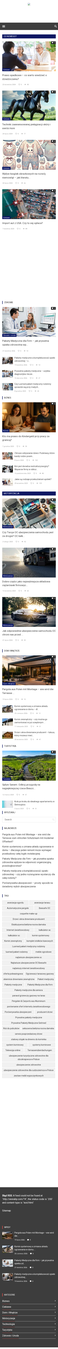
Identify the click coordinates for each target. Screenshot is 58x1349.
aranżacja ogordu (15, 903)
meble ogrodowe (43, 952)
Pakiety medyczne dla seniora (29, 990)
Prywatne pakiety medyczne (28, 1017)
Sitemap (6, 1210)
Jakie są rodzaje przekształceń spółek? (32, 479)
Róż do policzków (11, 1028)
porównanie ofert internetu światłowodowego (28, 1006)
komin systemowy (40, 935)
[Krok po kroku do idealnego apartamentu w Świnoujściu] (7, 804)
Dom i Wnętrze (9, 684)
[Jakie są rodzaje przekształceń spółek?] (7, 481)
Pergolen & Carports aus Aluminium (28, 1001)
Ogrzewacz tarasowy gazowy (40, 974)
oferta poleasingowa (13, 974)
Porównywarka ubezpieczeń (18, 1012)
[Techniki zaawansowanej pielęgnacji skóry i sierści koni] (29, 105)
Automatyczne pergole (18, 908)
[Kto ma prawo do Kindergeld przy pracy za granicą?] (29, 417)
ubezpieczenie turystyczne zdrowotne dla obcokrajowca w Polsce (28, 1057)
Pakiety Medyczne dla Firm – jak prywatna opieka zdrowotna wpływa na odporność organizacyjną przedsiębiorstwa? (28, 862)
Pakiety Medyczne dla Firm (40, 984)
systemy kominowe (42, 1045)
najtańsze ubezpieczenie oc (28, 957)
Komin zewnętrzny (13, 941)
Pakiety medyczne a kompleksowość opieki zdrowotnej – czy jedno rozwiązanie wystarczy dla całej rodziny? (28, 874)
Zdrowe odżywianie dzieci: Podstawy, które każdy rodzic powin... (34, 454)
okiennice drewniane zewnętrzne (19, 979)
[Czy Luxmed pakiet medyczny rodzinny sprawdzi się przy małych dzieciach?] (7, 386)
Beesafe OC (44, 908)
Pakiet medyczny (46, 979)
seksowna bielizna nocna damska (38, 1028)
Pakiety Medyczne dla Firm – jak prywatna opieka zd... (34, 1262)
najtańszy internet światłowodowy (28, 968)
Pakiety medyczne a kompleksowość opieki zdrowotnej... (34, 1275)
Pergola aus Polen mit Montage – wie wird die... (34, 1234)
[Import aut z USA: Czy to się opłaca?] (29, 204)
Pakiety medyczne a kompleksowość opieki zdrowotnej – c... (34, 359)
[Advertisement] (29, 266)
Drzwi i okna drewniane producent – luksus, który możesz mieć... (34, 734)
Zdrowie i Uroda (9, 335)
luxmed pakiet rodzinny (17, 952)
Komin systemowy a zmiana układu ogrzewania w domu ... (31, 1248)
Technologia (8, 1324)
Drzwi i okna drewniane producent (29, 919)
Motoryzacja (8, 527)
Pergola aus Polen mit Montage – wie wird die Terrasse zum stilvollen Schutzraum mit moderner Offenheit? (28, 838)
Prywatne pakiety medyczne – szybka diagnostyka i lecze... (32, 372)
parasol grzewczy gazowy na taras (28, 995)
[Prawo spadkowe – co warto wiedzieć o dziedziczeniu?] (29, 56)
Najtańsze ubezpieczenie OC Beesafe (28, 963)
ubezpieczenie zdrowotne (28, 1065)
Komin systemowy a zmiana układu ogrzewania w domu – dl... (31, 707)
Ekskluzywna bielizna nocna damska (29, 924)
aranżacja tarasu (42, 903)
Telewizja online (12, 1050)
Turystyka (6, 779)
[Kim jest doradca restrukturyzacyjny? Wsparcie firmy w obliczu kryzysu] (7, 468)
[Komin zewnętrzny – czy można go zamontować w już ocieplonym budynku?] (7, 722)
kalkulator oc (14, 935)
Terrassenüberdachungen (40, 1050)
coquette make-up (28, 913)
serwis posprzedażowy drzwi (28, 1034)
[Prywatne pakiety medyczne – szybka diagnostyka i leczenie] (7, 373)
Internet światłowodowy (18, 930)
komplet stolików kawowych (40, 941)
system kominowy (14, 1045)
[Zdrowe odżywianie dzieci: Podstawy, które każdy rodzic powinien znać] (7, 455)
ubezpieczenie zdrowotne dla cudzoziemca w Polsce (29, 1070)
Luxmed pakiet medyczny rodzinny (28, 946)
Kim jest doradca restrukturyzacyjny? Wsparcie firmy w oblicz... (31, 468)
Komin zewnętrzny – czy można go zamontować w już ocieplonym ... (30, 721)
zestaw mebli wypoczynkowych (29, 1076)
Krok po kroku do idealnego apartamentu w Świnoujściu (34, 803)
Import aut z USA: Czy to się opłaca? (22, 223)
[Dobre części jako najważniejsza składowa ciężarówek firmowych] (29, 562)
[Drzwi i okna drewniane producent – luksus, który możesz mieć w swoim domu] (7, 735)
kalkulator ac (45, 930)
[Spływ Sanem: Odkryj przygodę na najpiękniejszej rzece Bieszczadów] (29, 765)
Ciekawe (6, 70)
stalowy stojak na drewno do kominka (28, 1039)
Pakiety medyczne (13, 984)
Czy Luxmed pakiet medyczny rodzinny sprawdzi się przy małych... (32, 385)
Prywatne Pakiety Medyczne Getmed (28, 1023)
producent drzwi (44, 1012)
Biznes (5, 431)
